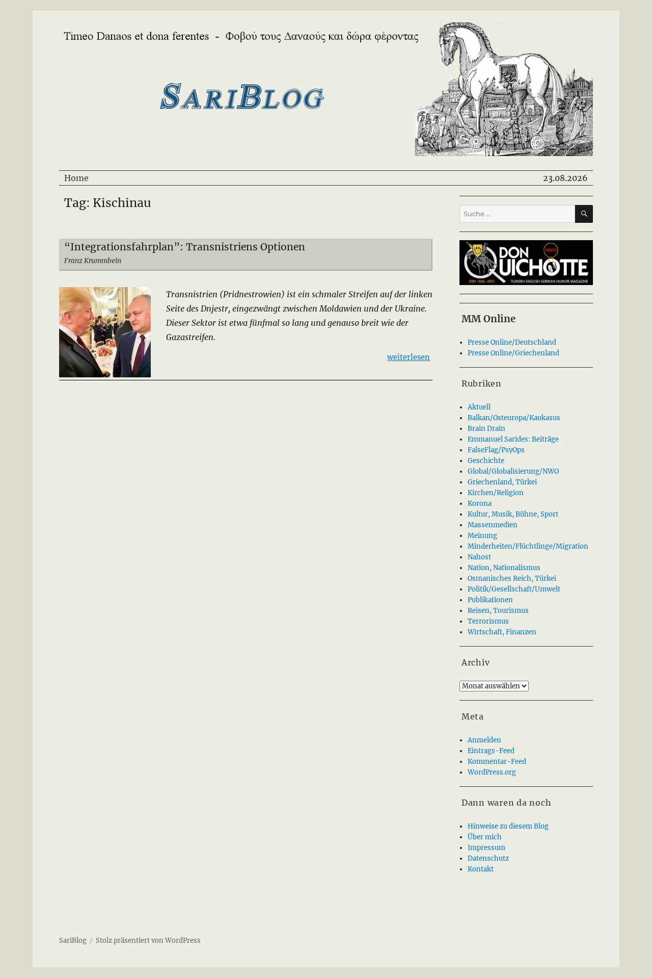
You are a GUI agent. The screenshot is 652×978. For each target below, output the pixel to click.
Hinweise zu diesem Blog (508, 826)
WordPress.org (492, 772)
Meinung (482, 535)
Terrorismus (488, 621)
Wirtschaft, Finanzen (502, 632)
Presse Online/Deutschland (512, 342)
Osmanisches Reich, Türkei (512, 578)
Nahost (479, 557)
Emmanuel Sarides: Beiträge (513, 439)
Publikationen (490, 600)
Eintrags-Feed (491, 751)
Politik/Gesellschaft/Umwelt (514, 589)
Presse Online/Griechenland (513, 353)
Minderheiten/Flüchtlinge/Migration (528, 546)
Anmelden (484, 740)
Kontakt (481, 869)
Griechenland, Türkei (502, 482)
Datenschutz (488, 858)
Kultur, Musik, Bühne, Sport (513, 514)
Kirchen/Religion (496, 492)
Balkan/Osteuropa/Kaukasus (514, 418)
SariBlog (73, 940)
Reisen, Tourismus (498, 610)
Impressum (486, 847)
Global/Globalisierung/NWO (513, 471)
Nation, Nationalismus (504, 567)
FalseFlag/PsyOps (496, 450)
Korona (480, 503)
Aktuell (479, 407)
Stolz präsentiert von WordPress (148, 940)
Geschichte (486, 460)
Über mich (485, 837)
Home (76, 178)
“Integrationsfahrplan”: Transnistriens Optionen (184, 247)
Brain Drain (486, 428)
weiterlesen (408, 357)
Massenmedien (493, 525)
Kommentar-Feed (497, 761)
